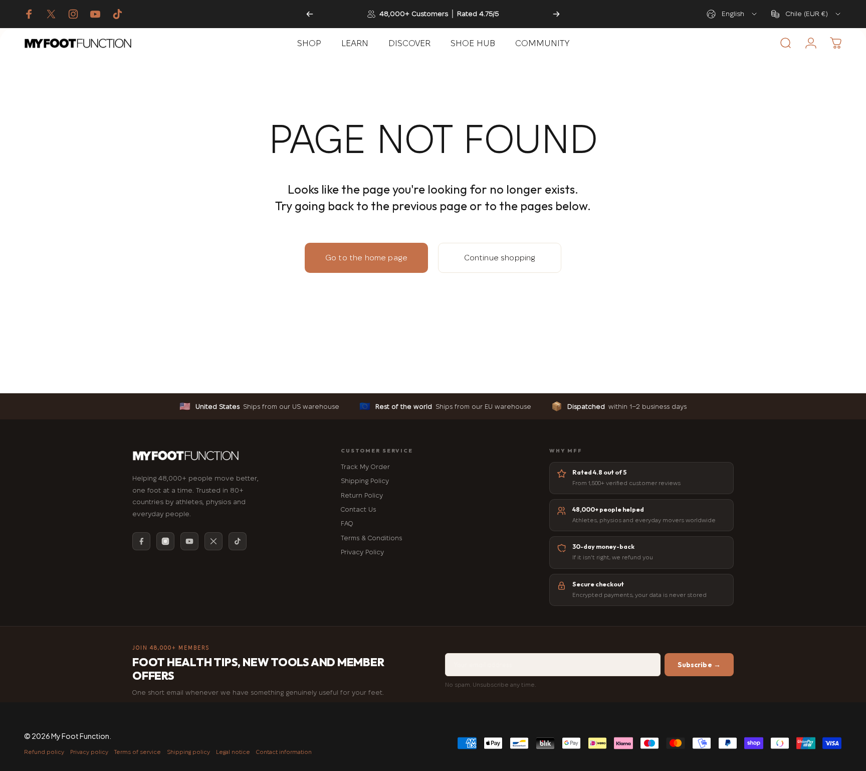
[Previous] (310, 14)
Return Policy (362, 495)
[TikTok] (238, 541)
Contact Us (358, 509)
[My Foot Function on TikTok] (117, 14)
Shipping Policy (365, 480)
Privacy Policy (362, 551)
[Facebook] (141, 541)
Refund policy (44, 751)
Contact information (284, 751)
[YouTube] (189, 541)
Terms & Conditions (371, 537)
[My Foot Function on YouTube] (95, 14)
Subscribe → (699, 664)
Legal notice (233, 751)
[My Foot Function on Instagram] (73, 14)
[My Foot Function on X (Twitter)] (51, 14)
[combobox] (732, 14)
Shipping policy (188, 751)
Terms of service (137, 751)
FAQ (347, 523)
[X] (213, 541)
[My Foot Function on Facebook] (29, 14)
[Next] (556, 14)
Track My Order (365, 466)
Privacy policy (89, 751)
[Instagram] (165, 541)
